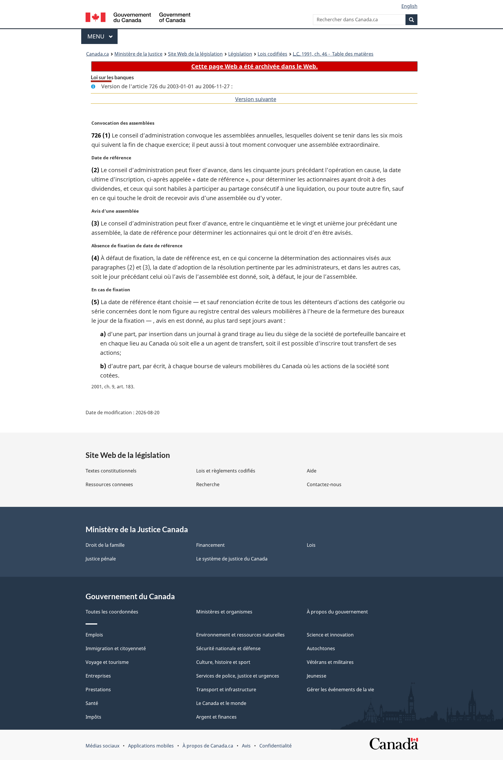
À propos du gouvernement (337, 612)
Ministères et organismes (224, 612)
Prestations (98, 689)
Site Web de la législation (195, 54)
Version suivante (255, 99)
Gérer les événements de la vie (340, 689)
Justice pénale (101, 559)
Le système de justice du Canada (232, 559)
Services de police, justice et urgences (237, 676)
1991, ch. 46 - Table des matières (333, 54)
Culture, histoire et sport (223, 662)
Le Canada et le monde (221, 703)
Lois (311, 545)
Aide (311, 471)
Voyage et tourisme (107, 662)
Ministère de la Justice (138, 54)
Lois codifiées (272, 54)
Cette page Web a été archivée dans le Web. (254, 66)
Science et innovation (330, 635)
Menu (102, 36)
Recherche (207, 484)
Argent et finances (216, 717)
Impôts (93, 717)
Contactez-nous (324, 484)
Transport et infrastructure (226, 689)
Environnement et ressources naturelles (240, 635)
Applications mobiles (151, 746)
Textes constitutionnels (111, 471)
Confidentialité (275, 746)
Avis (246, 746)
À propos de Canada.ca (208, 746)
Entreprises (98, 676)
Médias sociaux (102, 746)
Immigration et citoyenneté (116, 648)
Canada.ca (97, 54)
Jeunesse (316, 676)
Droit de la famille (105, 545)
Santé (92, 703)
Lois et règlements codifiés (225, 471)
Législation (240, 54)
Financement (210, 545)
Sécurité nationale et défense (228, 648)
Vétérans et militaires (330, 662)
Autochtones (321, 648)
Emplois (94, 635)
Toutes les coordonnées (112, 612)
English (409, 6)
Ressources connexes (109, 484)
